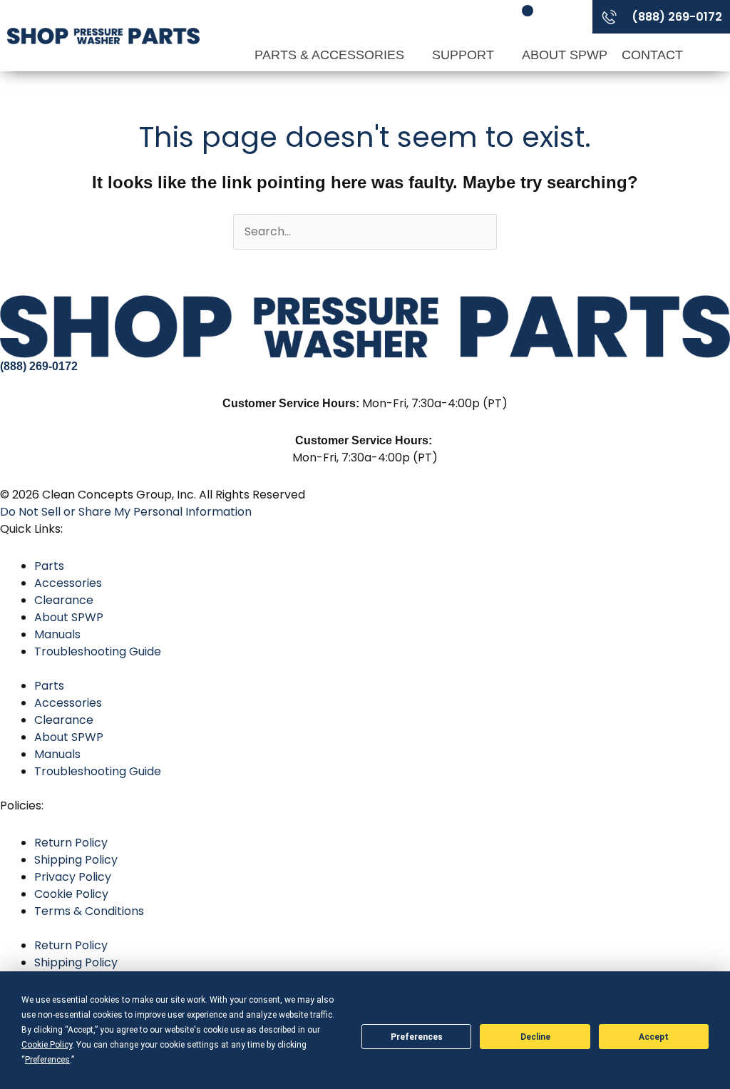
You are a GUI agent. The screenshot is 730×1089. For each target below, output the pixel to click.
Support (465, 55)
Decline (535, 1037)
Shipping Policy (76, 860)
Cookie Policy (71, 894)
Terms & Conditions (89, 911)
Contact (652, 55)
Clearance (63, 600)
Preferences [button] (47, 1060)
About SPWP (564, 55)
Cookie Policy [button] (46, 1045)
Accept (654, 1037)
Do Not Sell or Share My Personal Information (126, 511)
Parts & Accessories (331, 55)
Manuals (57, 634)
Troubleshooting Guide (97, 651)
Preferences (417, 1037)
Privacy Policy (72, 877)
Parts (49, 566)
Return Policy (71, 842)
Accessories (68, 583)
